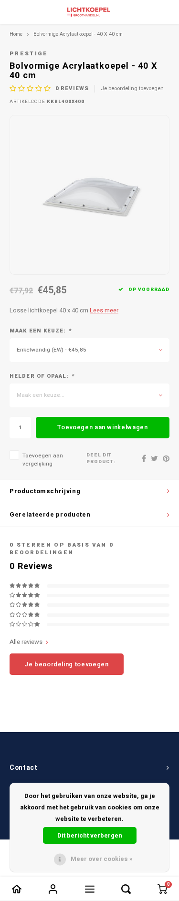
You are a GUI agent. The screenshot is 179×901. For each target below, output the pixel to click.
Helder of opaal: (42, 376)
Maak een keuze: (40, 331)
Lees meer (104, 310)
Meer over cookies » (102, 858)
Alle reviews (26, 642)
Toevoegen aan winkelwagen (102, 427)
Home (16, 34)
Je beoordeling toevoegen (132, 89)
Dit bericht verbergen (89, 835)
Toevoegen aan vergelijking (42, 460)
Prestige (29, 54)
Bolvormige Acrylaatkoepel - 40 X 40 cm (78, 34)
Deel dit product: (101, 458)
